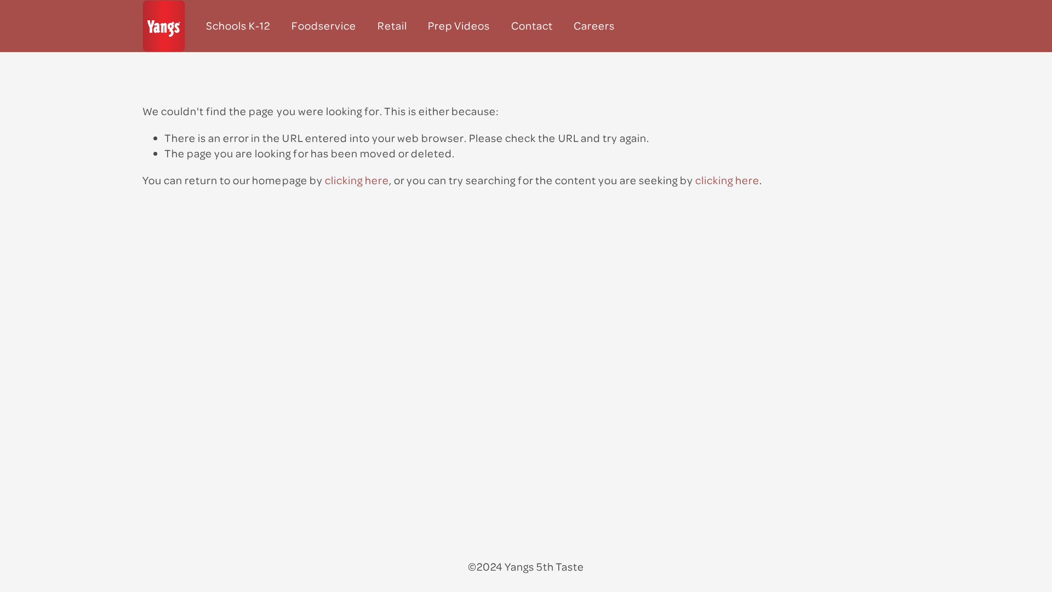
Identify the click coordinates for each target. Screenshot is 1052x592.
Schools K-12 (238, 25)
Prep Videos (459, 25)
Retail (392, 25)
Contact (532, 25)
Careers (594, 25)
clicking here (357, 180)
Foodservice (323, 25)
